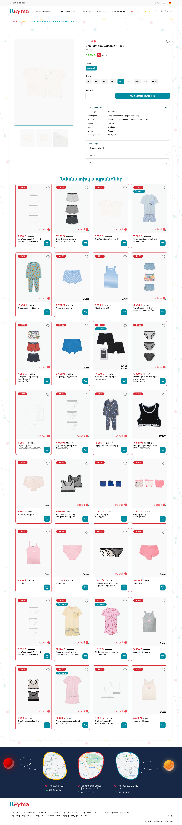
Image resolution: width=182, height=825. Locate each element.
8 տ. (129, 81)
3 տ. (96, 81)
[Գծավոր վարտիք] (72, 276)
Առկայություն (94, 144)
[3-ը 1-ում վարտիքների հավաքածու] (72, 414)
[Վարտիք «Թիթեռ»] (33, 483)
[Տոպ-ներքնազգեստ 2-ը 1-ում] (111, 208)
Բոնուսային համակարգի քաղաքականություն (68, 815)
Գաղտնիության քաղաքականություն (26, 815)
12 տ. (146, 81)
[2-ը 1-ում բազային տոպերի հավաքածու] (111, 690)
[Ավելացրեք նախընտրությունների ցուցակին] (168, 41)
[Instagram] (171, 816)
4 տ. (105, 81)
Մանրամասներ (95, 107)
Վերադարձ (93, 155)
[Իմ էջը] (161, 11)
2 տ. (89, 81)
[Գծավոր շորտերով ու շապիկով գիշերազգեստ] (72, 621)
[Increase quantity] (101, 96)
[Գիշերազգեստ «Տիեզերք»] (111, 414)
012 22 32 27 (55, 790)
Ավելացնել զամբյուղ (142, 96)
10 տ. (137, 81)
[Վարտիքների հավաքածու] (111, 483)
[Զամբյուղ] (171, 11)
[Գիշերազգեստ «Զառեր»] (33, 276)
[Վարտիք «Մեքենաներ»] (72, 345)
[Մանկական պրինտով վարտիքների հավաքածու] (33, 345)
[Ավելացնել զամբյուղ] (47, 243)
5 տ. (113, 81)
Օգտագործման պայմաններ (117, 812)
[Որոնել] (157, 11)
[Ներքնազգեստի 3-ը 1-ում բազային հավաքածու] (33, 208)
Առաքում (92, 162)
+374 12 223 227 (18, 3)
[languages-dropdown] (170, 3)
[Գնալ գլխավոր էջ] (19, 12)
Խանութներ (161, 3)
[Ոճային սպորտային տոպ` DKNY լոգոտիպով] (149, 414)
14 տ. (154, 81)
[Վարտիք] (72, 552)
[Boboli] (128, 42)
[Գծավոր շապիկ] (111, 276)
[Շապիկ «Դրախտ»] (149, 621)
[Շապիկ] (33, 552)
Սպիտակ (91, 68)
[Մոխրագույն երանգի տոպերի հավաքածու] (72, 483)
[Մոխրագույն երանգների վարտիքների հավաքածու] (149, 345)
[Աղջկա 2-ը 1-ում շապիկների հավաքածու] (33, 414)
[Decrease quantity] (88, 96)
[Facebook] (168, 816)
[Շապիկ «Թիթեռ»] (149, 690)
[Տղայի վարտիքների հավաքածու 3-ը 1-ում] (72, 208)
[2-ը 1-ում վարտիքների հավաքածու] (111, 345)
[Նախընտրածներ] (166, 11)
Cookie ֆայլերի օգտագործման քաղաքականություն (75, 812)
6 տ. (121, 81)
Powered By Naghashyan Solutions (157, 821)
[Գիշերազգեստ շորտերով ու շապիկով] (149, 208)
